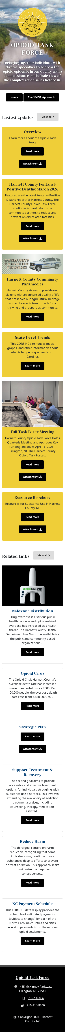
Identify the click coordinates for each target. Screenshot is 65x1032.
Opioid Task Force (32, 977)
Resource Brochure (32, 497)
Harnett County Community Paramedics (32, 281)
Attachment (31, 163)
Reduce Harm (32, 841)
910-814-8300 (36, 1005)
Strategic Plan (32, 727)
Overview (32, 132)
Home (14, 97)
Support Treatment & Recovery (32, 772)
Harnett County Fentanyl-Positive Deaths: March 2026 (32, 186)
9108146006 (36, 998)
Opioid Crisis (32, 673)
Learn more (32, 365)
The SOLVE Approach (41, 97)
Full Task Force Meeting (33, 432)
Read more (33, 151)
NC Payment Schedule (32, 904)
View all (47, 116)
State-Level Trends (32, 337)
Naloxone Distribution (32, 611)
